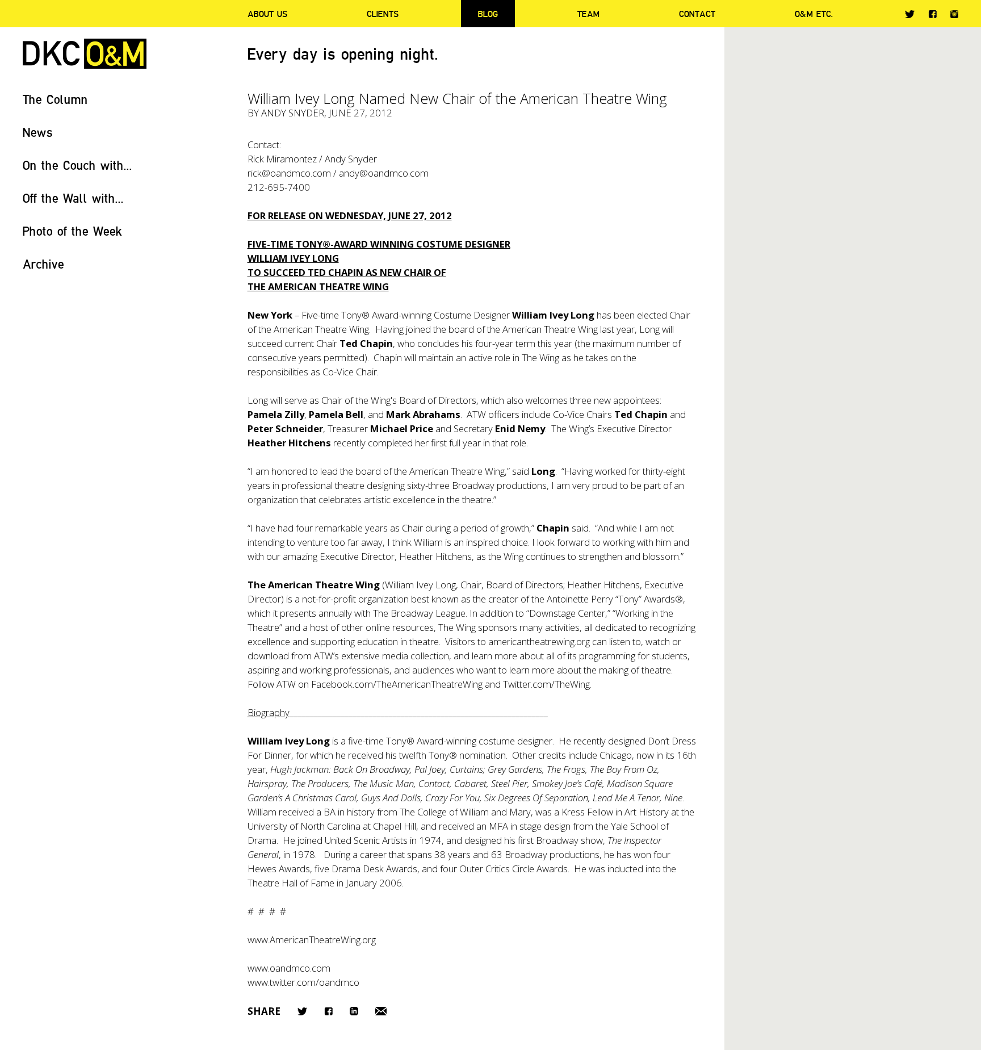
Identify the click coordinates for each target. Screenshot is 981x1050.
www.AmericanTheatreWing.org (312, 939)
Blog (488, 13)
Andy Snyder (292, 112)
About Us (267, 13)
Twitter (910, 14)
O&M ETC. (814, 13)
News (38, 132)
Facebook (932, 14)
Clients (383, 13)
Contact (697, 13)
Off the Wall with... (73, 198)
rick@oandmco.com (289, 172)
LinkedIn (354, 1011)
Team (588, 13)
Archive (43, 263)
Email (381, 1011)
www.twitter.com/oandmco (303, 982)
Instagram (954, 14)
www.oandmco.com (289, 967)
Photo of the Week (72, 231)
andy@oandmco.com (384, 172)
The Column (55, 99)
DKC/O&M (84, 54)
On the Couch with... (77, 165)
